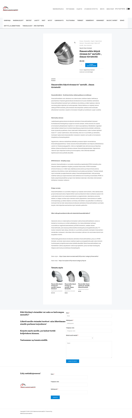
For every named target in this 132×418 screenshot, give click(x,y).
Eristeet (29, 20)
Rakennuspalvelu (58, 9)
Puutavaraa (70, 20)
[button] (74, 42)
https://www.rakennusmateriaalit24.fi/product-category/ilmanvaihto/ (78, 256)
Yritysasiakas (70, 9)
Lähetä (55, 397)
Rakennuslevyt (18, 20)
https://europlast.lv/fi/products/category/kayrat (72, 260)
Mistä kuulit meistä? (72, 335)
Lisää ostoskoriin (91, 65)
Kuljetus (79, 9)
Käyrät (92, 41)
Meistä (102, 9)
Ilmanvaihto (59, 20)
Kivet (43, 20)
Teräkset (80, 20)
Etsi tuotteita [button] (120, 9)
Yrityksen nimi (70, 328)
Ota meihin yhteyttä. (91, 9)
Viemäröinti (90, 20)
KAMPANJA (7, 20)
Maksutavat (110, 9)
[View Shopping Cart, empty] (128, 9)
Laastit (36, 20)
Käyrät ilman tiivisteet (86, 48)
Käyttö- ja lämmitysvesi (12, 26)
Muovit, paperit (112, 20)
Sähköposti (70, 320)
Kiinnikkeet (100, 20)
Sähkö (122, 20)
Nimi (68, 313)
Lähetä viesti (72, 361)
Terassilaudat (28, 26)
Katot (50, 20)
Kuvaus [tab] (53, 80)
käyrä (91, 72)
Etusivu (81, 41)
